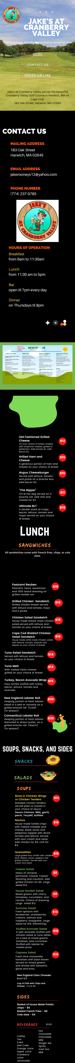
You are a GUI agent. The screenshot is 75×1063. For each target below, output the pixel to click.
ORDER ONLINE (13, 382)
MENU (37, 54)
